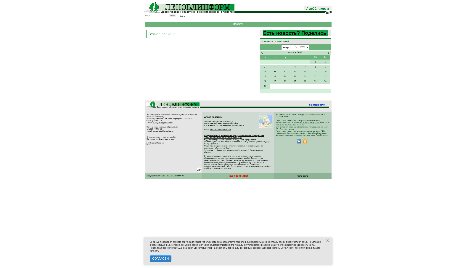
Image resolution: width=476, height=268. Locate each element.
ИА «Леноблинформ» (309, 123)
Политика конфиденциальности (161, 139)
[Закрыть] (327, 241)
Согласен (160, 258)
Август (292, 52)
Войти (182, 16)
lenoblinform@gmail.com (220, 129)
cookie (247, 158)
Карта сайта (302, 176)
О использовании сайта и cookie (161, 137)
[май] (328, 53)
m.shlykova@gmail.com (163, 123)
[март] (262, 53)
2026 (299, 52)
